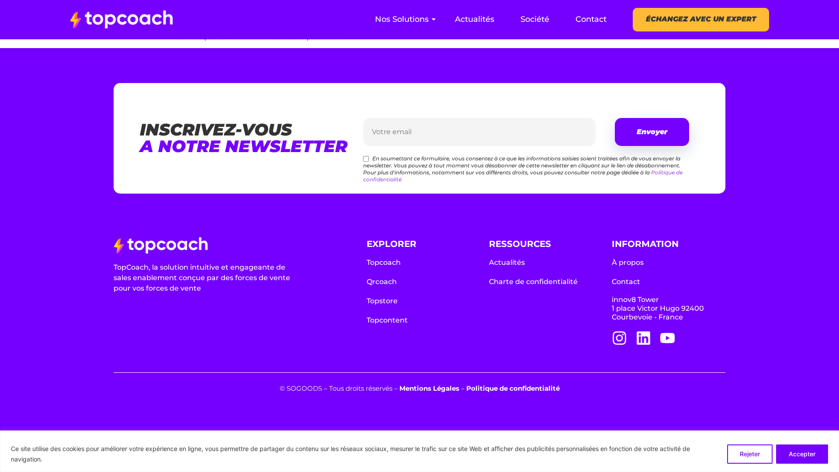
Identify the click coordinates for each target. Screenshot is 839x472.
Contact (591, 19)
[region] (419, 451)
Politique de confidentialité (513, 388)
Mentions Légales (429, 388)
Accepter (802, 454)
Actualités (474, 19)
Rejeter (750, 454)
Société (534, 19)
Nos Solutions (402, 19)
